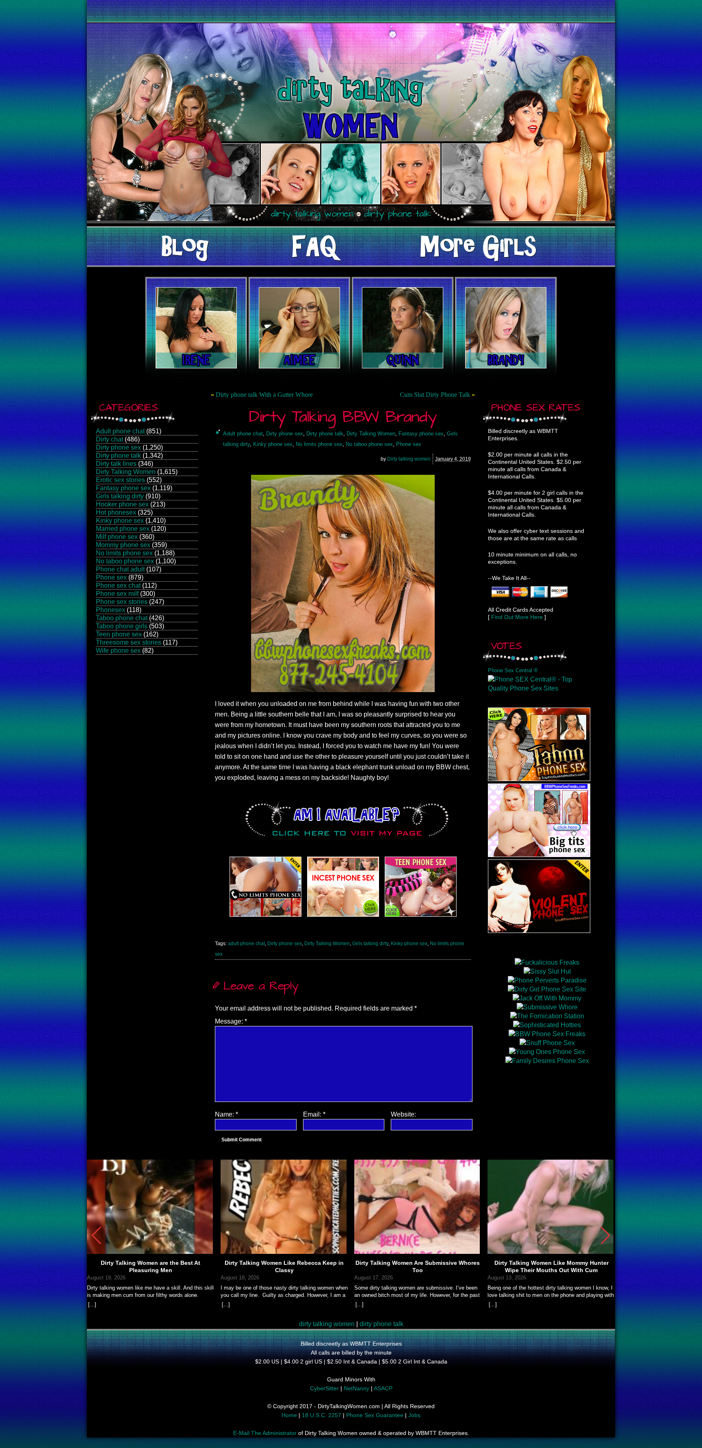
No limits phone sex (124, 553)
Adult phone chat (120, 431)
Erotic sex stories (120, 479)
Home (289, 1415)
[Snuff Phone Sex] (539, 930)
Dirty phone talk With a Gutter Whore (264, 394)
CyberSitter (324, 1388)
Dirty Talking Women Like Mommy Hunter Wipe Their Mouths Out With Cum (551, 1266)
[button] (605, 1236)
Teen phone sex (119, 634)
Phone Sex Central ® (513, 670)
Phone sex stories (121, 601)
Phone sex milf (117, 593)
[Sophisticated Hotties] (539, 778)
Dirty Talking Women (126, 471)
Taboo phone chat (121, 618)
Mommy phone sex (123, 544)
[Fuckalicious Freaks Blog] (265, 916)
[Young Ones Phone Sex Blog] (421, 916)
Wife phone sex (118, 650)
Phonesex (110, 609)
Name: (226, 1114)
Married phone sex (123, 528)
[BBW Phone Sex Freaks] (539, 854)
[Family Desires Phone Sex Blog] (343, 916)
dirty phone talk (381, 1323)
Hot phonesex (116, 512)
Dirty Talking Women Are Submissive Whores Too (417, 1266)
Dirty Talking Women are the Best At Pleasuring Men (150, 1266)
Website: (403, 1114)
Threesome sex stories (128, 642)
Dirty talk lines (116, 463)
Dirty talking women (409, 459)
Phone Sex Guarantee (374, 1415)
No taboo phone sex (125, 561)
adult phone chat (246, 943)
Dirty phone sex (118, 447)
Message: (231, 1021)
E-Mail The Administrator (265, 1433)
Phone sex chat (118, 585)
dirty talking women (327, 1323)
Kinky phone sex (120, 520)
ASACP (383, 1388)
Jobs (414, 1415)
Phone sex (111, 577)
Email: (314, 1114)
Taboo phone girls (121, 626)
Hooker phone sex (122, 504)
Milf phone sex (117, 536)
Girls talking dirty (120, 496)
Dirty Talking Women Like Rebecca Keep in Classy (284, 1266)
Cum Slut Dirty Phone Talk (435, 394)
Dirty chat (109, 439)
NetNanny (356, 1388)
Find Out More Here (517, 617)
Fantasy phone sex (123, 488)
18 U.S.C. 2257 (321, 1415)
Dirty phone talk (118, 455)
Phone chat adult (120, 569)
